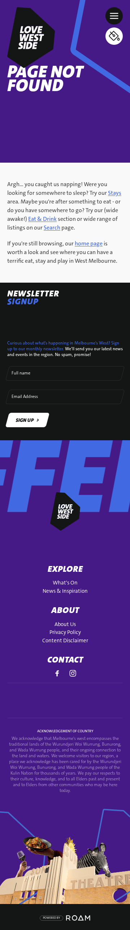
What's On (65, 582)
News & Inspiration (65, 591)
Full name (21, 373)
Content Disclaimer (65, 640)
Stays (114, 193)
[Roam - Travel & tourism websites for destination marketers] (78, 918)
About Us (65, 624)
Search (52, 227)
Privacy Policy (65, 632)
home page (89, 243)
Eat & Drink (42, 219)
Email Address (25, 396)
